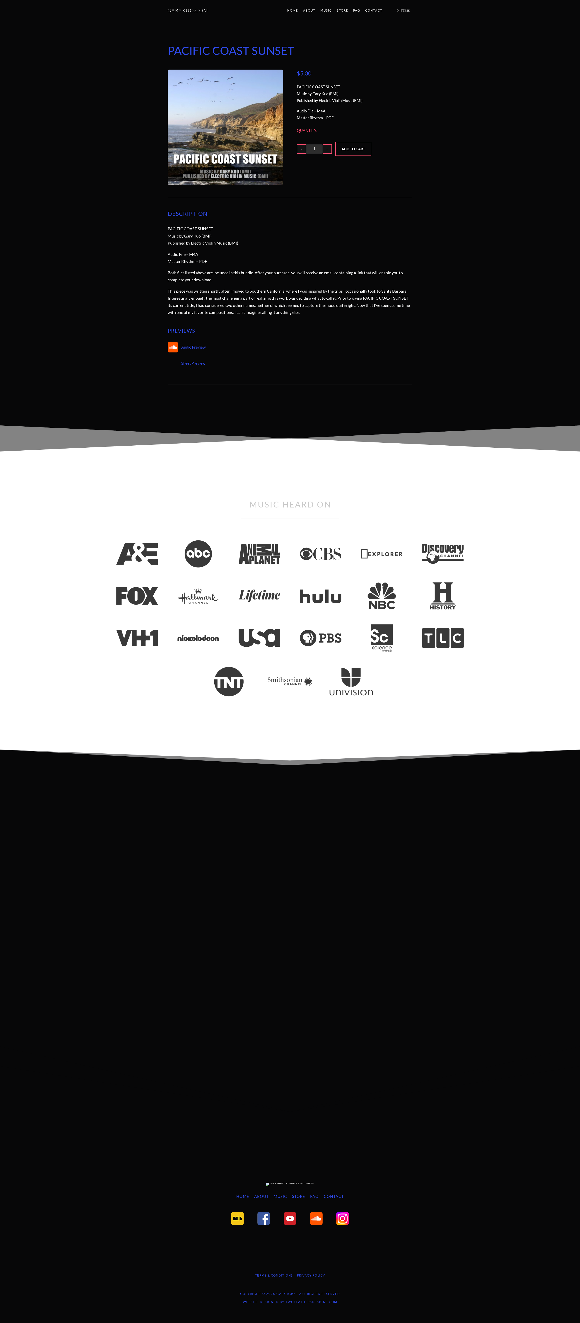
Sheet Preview (193, 363)
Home (292, 10)
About (309, 10)
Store (342, 10)
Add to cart (353, 149)
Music (326, 10)
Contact (373, 10)
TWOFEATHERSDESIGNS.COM (311, 1302)
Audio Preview (193, 347)
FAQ (356, 10)
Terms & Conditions (274, 1275)
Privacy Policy (311, 1275)
